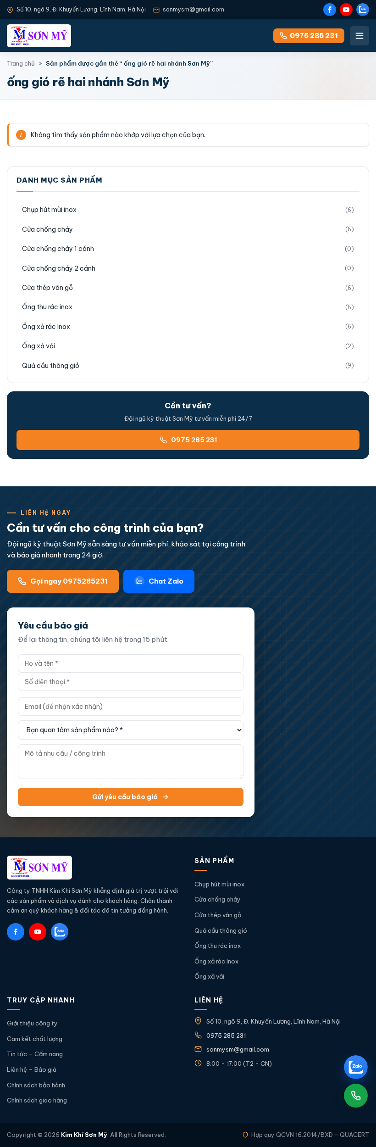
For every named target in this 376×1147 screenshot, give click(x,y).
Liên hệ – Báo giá (31, 1069)
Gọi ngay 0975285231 (69, 581)
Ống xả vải (38, 346)
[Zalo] (362, 9)
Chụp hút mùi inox (49, 210)
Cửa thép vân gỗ (47, 288)
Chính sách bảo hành (36, 1085)
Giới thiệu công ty (32, 1023)
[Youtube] (346, 9)
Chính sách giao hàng (37, 1100)
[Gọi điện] (356, 1096)
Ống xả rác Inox (46, 327)
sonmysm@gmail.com (193, 9)
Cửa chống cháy (47, 229)
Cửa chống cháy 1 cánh (58, 249)
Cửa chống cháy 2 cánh (58, 268)
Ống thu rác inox (47, 307)
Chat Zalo (166, 581)
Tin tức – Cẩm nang (35, 1054)
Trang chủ (21, 63)
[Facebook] (329, 9)
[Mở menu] (359, 35)
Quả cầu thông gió (50, 366)
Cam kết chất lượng (34, 1038)
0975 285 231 (194, 440)
